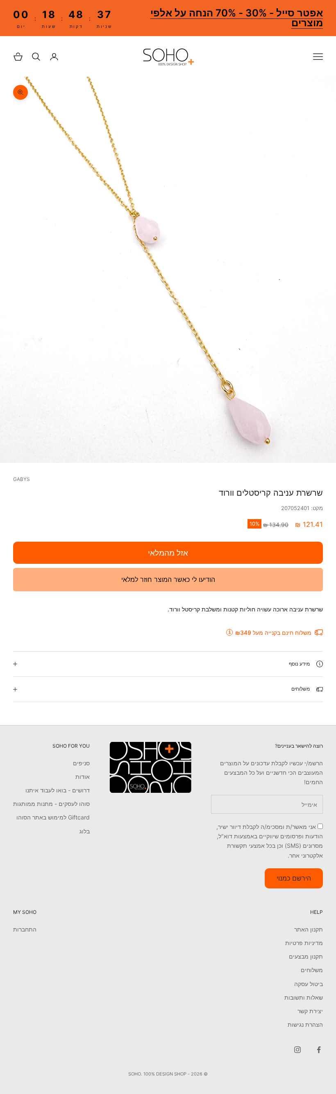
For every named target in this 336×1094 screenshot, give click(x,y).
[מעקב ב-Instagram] (297, 1050)
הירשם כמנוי (294, 878)
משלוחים (312, 969)
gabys (21, 479)
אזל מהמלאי (168, 553)
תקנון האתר (308, 929)
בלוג (84, 831)
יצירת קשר (310, 1010)
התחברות (24, 929)
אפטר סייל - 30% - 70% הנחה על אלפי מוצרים (236, 18)
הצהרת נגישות (305, 1024)
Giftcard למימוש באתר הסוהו (53, 817)
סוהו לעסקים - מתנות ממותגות (51, 803)
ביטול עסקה (308, 983)
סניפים (81, 763)
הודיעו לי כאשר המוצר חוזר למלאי (168, 579)
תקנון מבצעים (306, 956)
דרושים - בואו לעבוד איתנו (57, 790)
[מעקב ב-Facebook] (319, 1050)
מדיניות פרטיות (304, 942)
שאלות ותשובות (303, 997)
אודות (82, 776)
